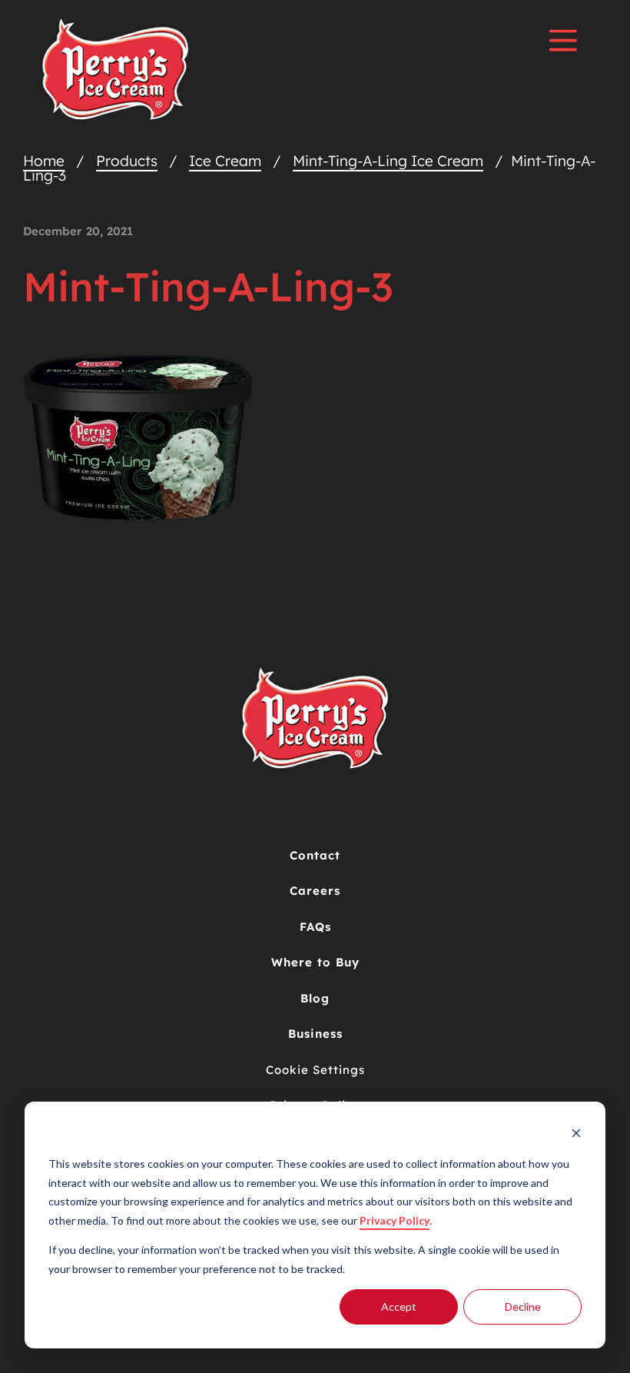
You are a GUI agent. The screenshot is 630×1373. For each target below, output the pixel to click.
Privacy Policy (394, 1220)
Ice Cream (225, 160)
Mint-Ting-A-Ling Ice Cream (388, 160)
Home (44, 160)
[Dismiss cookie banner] (576, 1135)
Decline (523, 1306)
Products (127, 160)
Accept (398, 1306)
